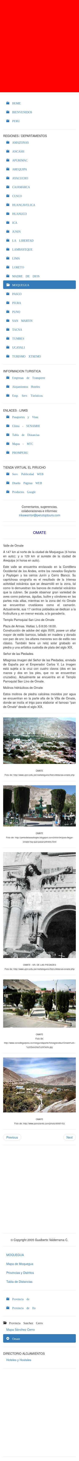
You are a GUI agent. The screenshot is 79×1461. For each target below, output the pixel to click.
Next (70, 1137)
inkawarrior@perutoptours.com (39, 515)
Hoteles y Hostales (18, 1360)
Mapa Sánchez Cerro (20, 1329)
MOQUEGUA (15, 1255)
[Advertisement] (39, 46)
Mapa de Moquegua (19, 1264)
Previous (12, 1137)
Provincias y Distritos (20, 1272)
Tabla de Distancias (19, 1281)
